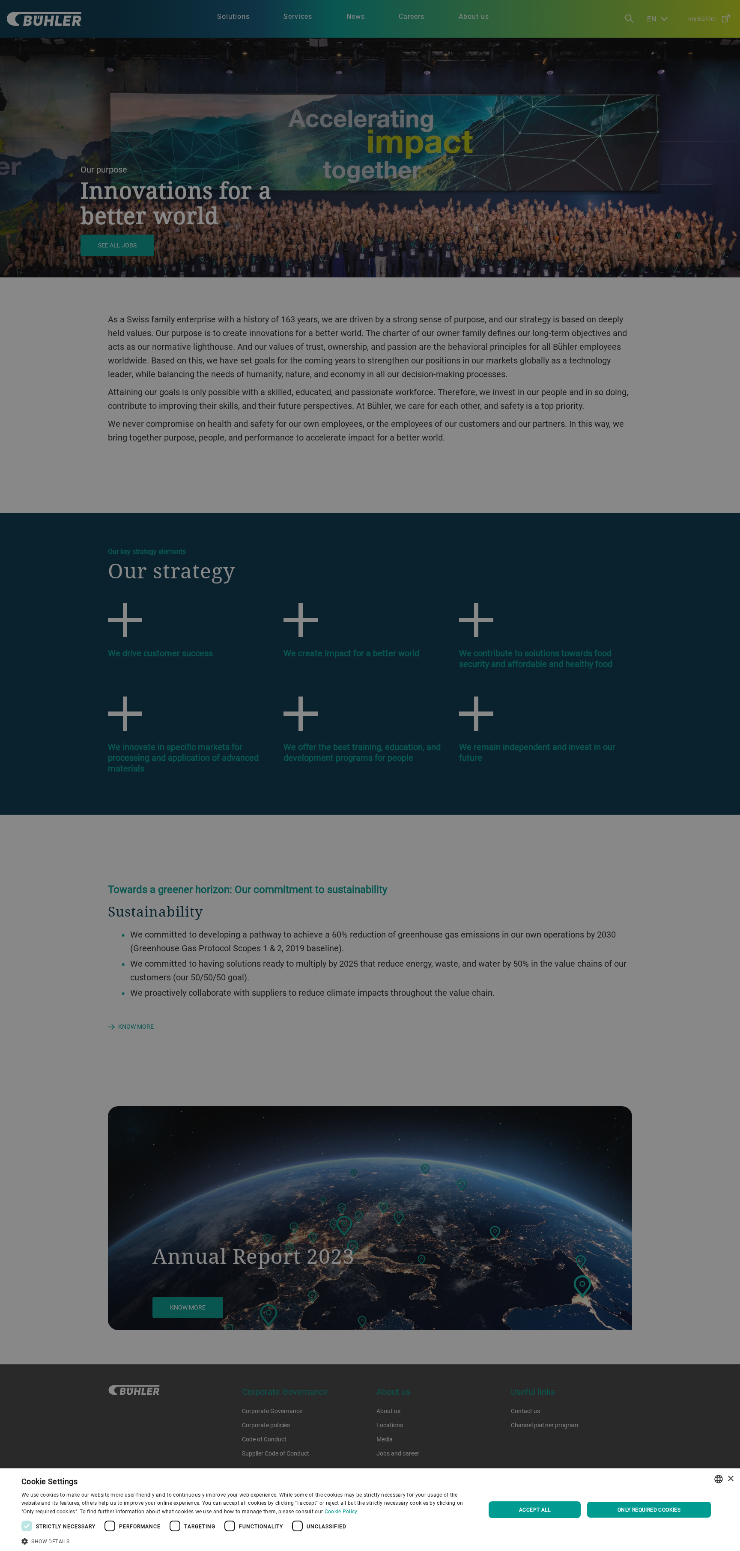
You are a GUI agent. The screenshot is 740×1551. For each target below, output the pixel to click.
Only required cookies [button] (649, 1509)
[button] (246, 1540)
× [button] (730, 1479)
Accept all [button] (534, 1509)
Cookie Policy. (341, 1511)
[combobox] (718, 1479)
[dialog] (370, 1509)
